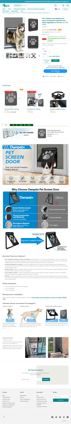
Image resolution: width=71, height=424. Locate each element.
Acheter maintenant (55, 61)
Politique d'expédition (7, 407)
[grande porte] (52, 315)
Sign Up (65, 9)
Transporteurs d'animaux (42, 406)
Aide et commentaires (25, 399)
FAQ (13, 125)
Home (3, 12)
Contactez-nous (5, 401)
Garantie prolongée (24, 401)
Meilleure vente (40, 397)
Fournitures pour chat (41, 399)
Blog (3, 395)
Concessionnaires (6, 397)
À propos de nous (6, 399)
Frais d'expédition (46, 32)
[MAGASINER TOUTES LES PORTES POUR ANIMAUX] (18, 133)
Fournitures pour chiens (42, 401)
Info (6, 125)
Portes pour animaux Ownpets (12, 12)
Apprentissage (23, 395)
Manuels (22, 397)
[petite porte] (64, 315)
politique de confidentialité (8, 405)
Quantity (44, 54)
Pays (43, 48)
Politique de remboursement (8, 403)
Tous (37, 395)
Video (21, 125)
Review (29, 125)
